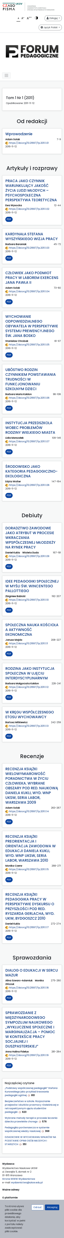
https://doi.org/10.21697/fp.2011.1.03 (28, 248)
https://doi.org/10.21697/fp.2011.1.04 (29, 291)
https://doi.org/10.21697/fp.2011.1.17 (28, 927)
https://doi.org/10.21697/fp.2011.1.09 (28, 556)
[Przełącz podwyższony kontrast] (36, 18)
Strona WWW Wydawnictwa (18, 1179)
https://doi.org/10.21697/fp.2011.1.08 (28, 485)
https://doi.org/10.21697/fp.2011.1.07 (28, 441)
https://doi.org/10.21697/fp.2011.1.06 (28, 398)
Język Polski (50, 27)
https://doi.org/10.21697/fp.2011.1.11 (28, 643)
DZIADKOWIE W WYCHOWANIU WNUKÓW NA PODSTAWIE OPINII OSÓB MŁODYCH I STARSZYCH (30, 1140)
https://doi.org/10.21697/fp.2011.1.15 (28, 869)
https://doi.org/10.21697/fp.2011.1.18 (28, 987)
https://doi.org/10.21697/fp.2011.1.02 (28, 209)
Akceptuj (52, 1207)
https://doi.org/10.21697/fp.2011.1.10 (28, 600)
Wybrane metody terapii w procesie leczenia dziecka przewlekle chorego (31, 1119)
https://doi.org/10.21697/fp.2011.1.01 (28, 143)
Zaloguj (53, 18)
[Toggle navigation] (6, 75)
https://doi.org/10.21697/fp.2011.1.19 (28, 1055)
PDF (9, 219)
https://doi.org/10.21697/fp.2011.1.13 (28, 726)
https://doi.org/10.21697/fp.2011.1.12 (28, 687)
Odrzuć (37, 1207)
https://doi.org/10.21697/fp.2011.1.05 (28, 344)
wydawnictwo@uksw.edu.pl (27, 1182)
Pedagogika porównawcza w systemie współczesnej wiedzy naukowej (27, 1129)
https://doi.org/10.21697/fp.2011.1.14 (28, 811)
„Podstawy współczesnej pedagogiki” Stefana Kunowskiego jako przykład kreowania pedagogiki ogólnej (31, 1091)
